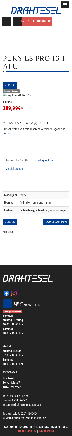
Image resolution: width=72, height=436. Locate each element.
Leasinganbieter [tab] (44, 160)
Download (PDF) (56, 222)
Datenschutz (27, 431)
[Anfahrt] (6, 21)
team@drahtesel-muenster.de (23, 404)
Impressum (46, 431)
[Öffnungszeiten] (17, 21)
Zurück (10, 85)
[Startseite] (36, 10)
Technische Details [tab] (17, 160)
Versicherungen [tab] (15, 168)
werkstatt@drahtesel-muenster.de (26, 418)
